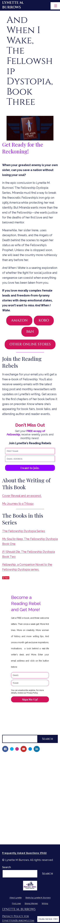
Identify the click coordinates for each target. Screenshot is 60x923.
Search (6, 732)
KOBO (44, 320)
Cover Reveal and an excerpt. (22, 495)
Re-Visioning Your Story (18, 836)
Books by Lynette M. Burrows (20, 767)
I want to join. (30, 468)
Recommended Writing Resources (25, 827)
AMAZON (19, 320)
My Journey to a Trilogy (18, 503)
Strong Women (11, 817)
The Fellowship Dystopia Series (23, 531)
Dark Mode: (45, 919)
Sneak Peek (11, 807)
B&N (30, 331)
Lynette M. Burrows (13, 5)
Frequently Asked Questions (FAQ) (24, 853)
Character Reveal (15, 792)
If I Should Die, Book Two (19, 787)
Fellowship (11, 772)
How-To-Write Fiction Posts (21, 831)
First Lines (8, 812)
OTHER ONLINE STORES (30, 344)
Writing (6, 822)
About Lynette (11, 757)
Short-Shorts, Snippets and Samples (27, 802)
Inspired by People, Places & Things (26, 797)
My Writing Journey (16, 762)
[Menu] (55, 5)
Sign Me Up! (30, 699)
